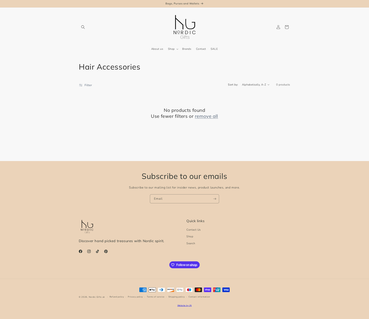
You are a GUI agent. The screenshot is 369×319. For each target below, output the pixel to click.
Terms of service (156, 296)
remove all (206, 116)
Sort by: (233, 84)
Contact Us (193, 230)
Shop (189, 236)
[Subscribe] (214, 198)
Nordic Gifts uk (97, 297)
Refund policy (117, 296)
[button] (83, 27)
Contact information (199, 296)
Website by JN (184, 305)
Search (190, 243)
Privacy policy (135, 296)
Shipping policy (176, 296)
